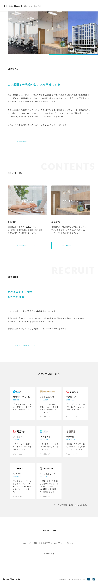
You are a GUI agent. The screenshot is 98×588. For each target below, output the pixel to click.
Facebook (88, 579)
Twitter (94, 579)
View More (22, 142)
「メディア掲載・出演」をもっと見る (70, 505)
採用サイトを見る (22, 345)
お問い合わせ (49, 554)
